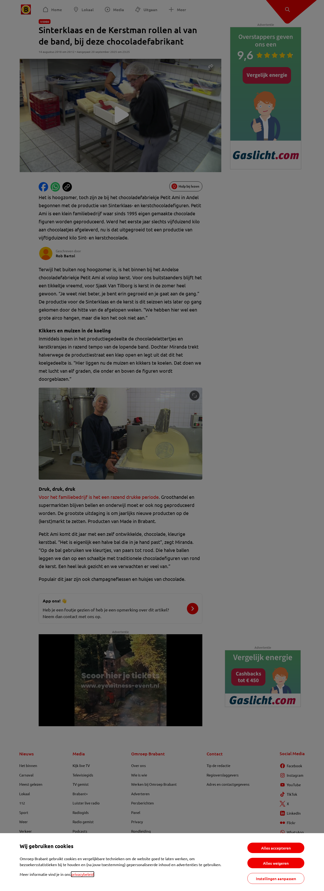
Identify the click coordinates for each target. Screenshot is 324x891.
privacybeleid (82, 874)
